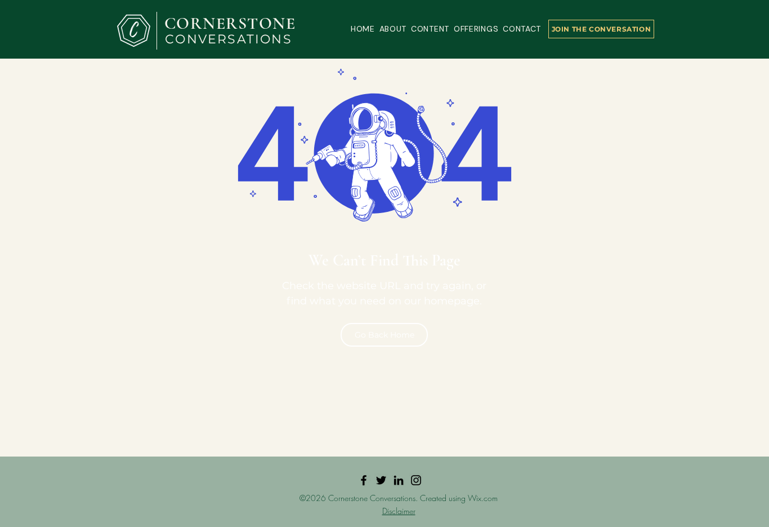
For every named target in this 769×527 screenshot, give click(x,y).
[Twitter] (381, 480)
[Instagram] (416, 480)
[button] (393, 29)
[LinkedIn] (398, 480)
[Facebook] (363, 480)
